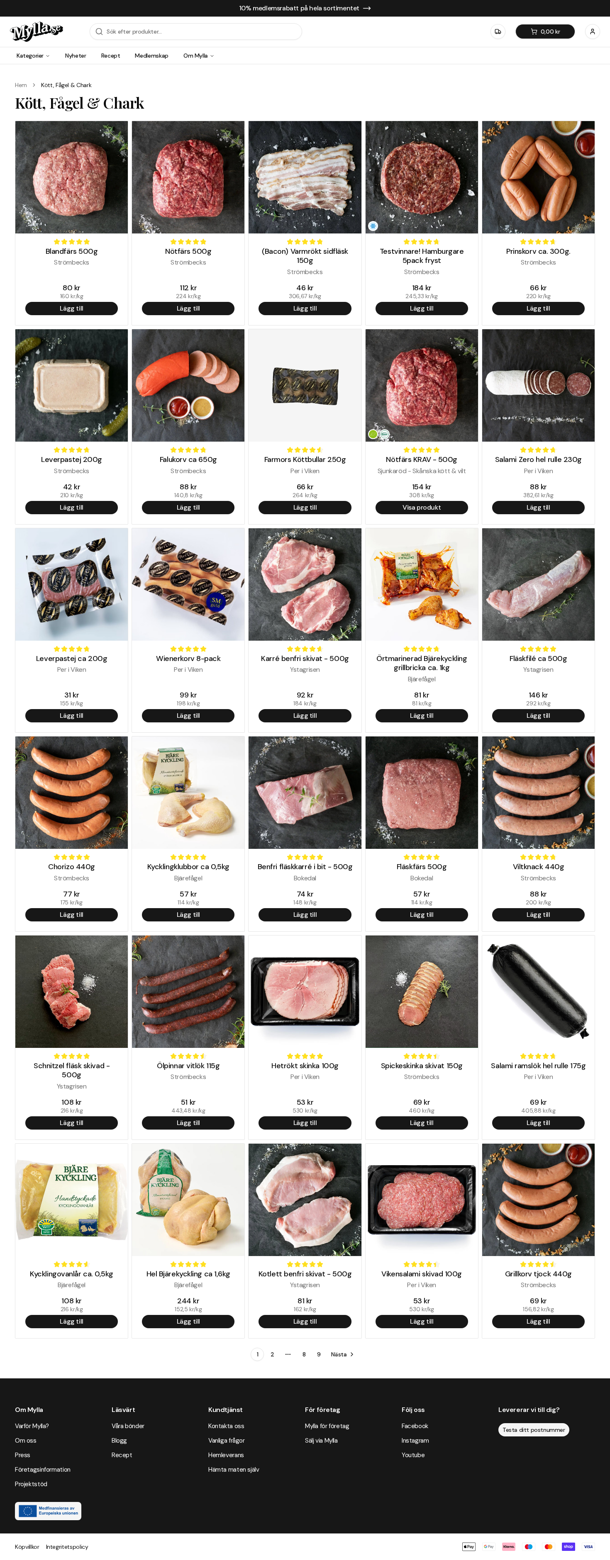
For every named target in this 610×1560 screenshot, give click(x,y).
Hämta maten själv (233, 1469)
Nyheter (75, 55)
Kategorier (30, 55)
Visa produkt (422, 507)
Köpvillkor (27, 1546)
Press (22, 1455)
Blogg (119, 1440)
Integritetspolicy (67, 1546)
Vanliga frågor (226, 1440)
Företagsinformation (43, 1469)
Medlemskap (151, 55)
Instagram (415, 1440)
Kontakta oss (226, 1426)
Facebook (415, 1426)
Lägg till (71, 308)
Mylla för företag (327, 1426)
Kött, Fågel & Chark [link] (66, 85)
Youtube (413, 1455)
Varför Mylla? (32, 1426)
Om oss (26, 1440)
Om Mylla (195, 55)
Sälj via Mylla (321, 1440)
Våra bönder (128, 1426)
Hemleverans (226, 1455)
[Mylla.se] (36, 32)
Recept (110, 55)
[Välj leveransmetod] (497, 31)
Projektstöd (31, 1484)
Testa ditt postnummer (534, 1430)
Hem (21, 85)
